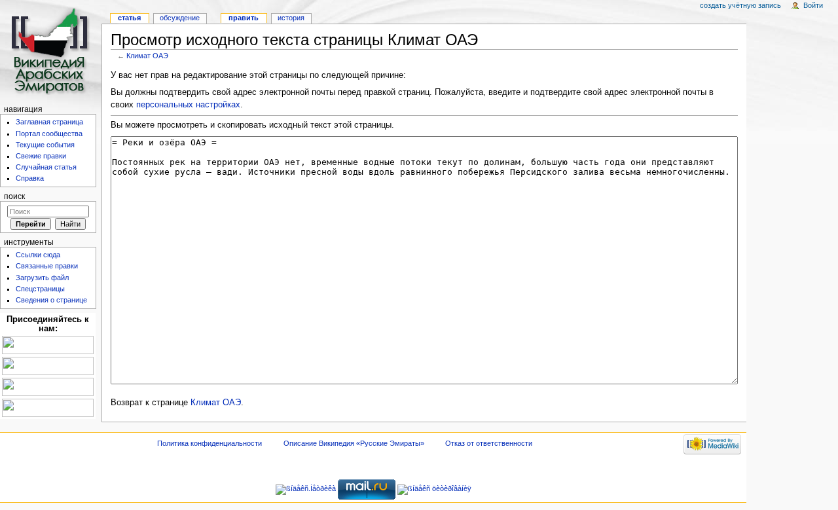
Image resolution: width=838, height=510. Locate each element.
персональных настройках (188, 104)
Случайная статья (46, 167)
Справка (30, 178)
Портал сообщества (49, 133)
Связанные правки (47, 266)
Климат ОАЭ (147, 56)
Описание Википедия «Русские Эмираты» (353, 443)
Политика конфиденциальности (209, 443)
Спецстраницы (40, 289)
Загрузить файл (42, 278)
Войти (813, 5)
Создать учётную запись (740, 5)
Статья (129, 18)
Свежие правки (41, 156)
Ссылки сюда (38, 255)
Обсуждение (180, 18)
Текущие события (45, 145)
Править (243, 18)
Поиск (14, 196)
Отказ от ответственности (488, 443)
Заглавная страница (49, 122)
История (291, 18)
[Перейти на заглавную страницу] (50, 50)
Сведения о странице (51, 300)
